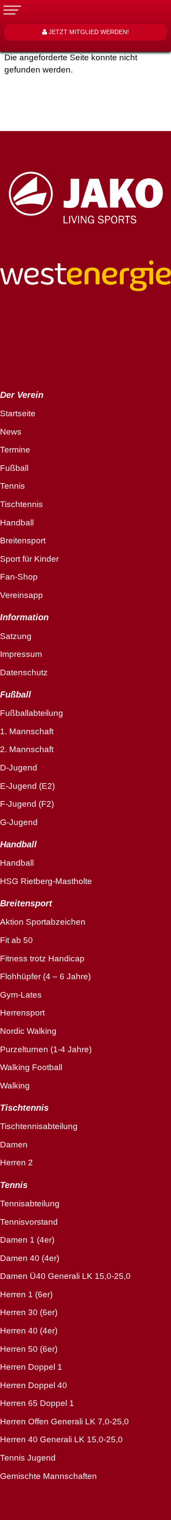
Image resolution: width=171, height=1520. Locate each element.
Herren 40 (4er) (28, 1330)
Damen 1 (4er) (27, 1239)
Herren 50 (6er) (28, 1349)
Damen (14, 1144)
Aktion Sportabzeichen (43, 921)
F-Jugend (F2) (27, 803)
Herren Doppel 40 (33, 1385)
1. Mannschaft (26, 731)
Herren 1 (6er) (26, 1294)
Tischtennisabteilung (39, 1126)
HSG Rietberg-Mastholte (46, 881)
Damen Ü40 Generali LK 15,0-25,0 (65, 1276)
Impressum (21, 654)
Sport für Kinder (29, 558)
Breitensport (23, 540)
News (10, 431)
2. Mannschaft (26, 749)
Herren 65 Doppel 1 (37, 1403)
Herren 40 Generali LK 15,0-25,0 (61, 1439)
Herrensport (22, 1012)
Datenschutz (24, 672)
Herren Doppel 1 (31, 1366)
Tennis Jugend (28, 1457)
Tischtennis (21, 504)
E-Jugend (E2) (27, 786)
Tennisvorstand (29, 1221)
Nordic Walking (28, 1031)
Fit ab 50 (16, 940)
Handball (17, 522)
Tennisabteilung (30, 1203)
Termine (15, 449)
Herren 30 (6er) (28, 1312)
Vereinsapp (21, 595)
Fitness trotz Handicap (42, 958)
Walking (15, 1085)
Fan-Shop (19, 576)
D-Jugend (18, 767)
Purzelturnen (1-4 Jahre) (46, 1049)
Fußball (14, 468)
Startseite (18, 413)
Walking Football (31, 1067)
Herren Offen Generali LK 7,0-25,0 (64, 1421)
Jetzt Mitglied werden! (88, 31)
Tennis (12, 486)
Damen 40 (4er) (29, 1258)
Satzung (16, 636)
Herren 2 (16, 1162)
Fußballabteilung (31, 713)
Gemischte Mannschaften (48, 1476)
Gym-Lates (21, 994)
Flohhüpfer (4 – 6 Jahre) (45, 976)
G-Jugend (19, 822)
